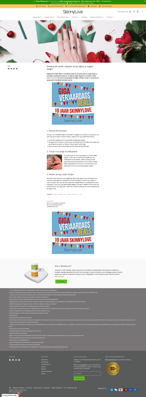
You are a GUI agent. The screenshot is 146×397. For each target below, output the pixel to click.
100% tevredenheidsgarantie (15, 392)
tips (77, 194)
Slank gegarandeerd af (111, 359)
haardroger (60, 194)
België (102, 388)
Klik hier (61, 281)
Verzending (29, 387)
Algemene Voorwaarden (18, 387)
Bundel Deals (49, 17)
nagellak (69, 194)
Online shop (37, 17)
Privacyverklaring (37, 387)
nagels (73, 194)
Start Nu (75, 17)
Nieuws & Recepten (96, 17)
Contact (110, 17)
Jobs (10, 387)
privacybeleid (83, 364)
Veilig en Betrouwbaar (56, 387)
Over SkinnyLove (63, 17)
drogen (55, 194)
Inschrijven (79, 378)
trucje (80, 194)
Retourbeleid (47, 387)
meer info (54, 290)
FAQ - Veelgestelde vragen (70, 387)
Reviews (84, 17)
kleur (65, 194)
